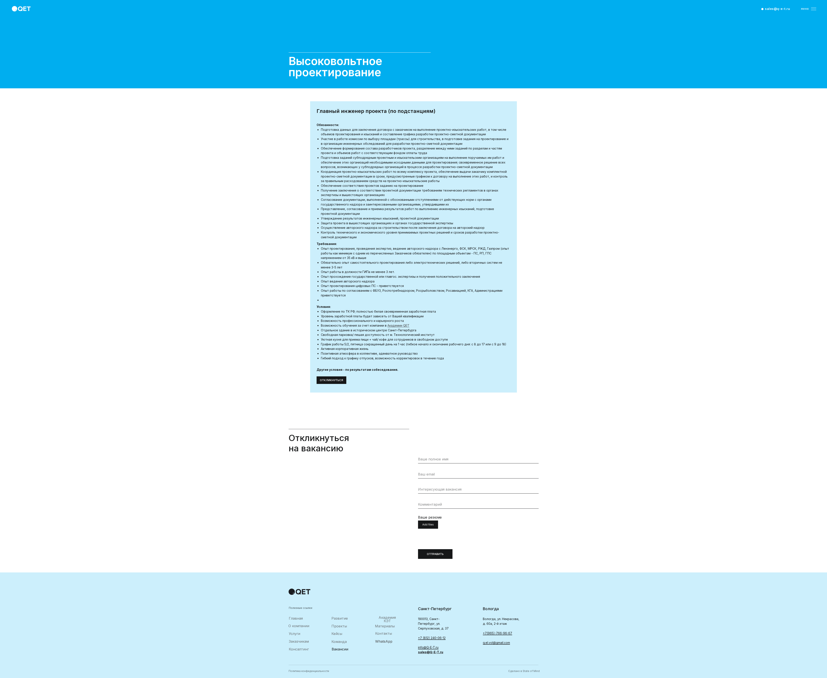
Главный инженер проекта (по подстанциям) (376, 111)
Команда (339, 641)
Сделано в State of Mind (524, 671)
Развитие (339, 618)
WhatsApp (383, 641)
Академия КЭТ (387, 619)
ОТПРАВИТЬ (435, 554)
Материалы (385, 626)
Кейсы (336, 633)
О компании (298, 626)
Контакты (383, 633)
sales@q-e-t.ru (777, 9)
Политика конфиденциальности (309, 671)
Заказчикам (299, 641)
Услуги (294, 633)
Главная (296, 618)
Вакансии (340, 649)
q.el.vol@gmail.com (496, 642)
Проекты (339, 626)
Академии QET (398, 325)
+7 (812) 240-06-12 (432, 638)
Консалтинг (299, 649)
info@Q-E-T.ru (428, 647)
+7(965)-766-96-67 (497, 633)
